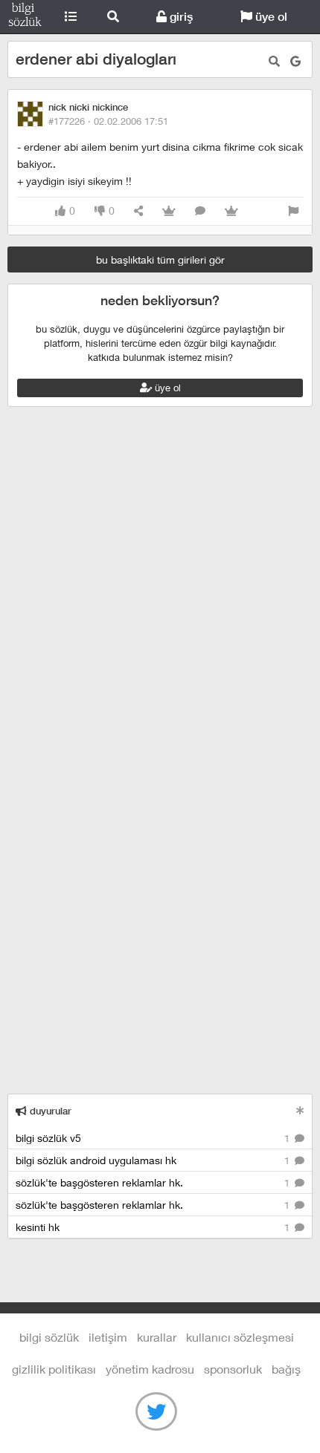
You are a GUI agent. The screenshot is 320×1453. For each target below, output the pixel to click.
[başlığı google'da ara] (295, 61)
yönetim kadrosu (150, 1369)
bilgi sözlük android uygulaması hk (154, 1160)
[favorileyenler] (231, 211)
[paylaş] (138, 211)
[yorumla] (200, 211)
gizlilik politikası (54, 1369)
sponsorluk (233, 1369)
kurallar (156, 1337)
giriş (180, 17)
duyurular (49, 1111)
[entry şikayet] (293, 211)
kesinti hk (154, 1227)
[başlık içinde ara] (274, 61)
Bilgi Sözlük (24, 17)
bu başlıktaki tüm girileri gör (160, 259)
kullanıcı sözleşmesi (240, 1337)
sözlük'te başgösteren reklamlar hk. (154, 1182)
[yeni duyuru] (300, 1110)
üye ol (269, 17)
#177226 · (108, 121)
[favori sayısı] (169, 211)
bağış (286, 1369)
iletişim (108, 1337)
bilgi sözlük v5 (154, 1138)
